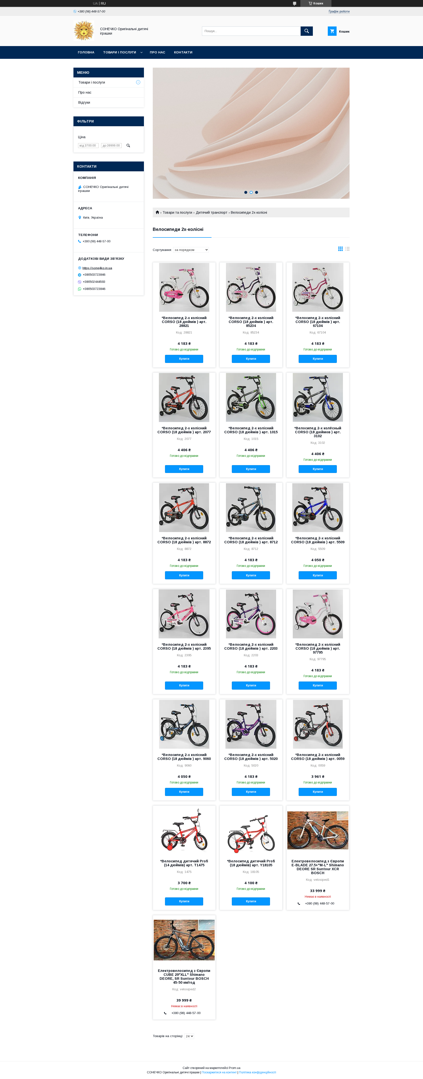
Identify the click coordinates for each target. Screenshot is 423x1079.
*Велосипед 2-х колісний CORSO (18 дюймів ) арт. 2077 (184, 430)
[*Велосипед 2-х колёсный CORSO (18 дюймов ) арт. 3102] (318, 397)
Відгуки (84, 102)
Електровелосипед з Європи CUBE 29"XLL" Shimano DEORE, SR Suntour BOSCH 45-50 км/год (184, 976)
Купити (184, 358)
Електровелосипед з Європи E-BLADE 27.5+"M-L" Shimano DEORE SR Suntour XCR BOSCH (318, 867)
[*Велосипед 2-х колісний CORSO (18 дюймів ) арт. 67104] (318, 286)
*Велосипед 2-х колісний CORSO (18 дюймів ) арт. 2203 (251, 646)
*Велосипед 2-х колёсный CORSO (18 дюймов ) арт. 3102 (317, 432)
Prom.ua (234, 1068)
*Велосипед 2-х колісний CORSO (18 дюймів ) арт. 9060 (184, 757)
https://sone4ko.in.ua (97, 268)
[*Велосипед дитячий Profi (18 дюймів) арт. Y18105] (251, 830)
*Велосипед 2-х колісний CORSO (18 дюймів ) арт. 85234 (251, 322)
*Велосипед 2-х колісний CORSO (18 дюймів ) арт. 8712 (251, 540)
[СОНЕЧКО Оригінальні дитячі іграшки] (83, 40)
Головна (86, 52)
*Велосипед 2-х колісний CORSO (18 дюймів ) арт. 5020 (251, 757)
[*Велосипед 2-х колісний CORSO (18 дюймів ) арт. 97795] (318, 613)
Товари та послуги (177, 212)
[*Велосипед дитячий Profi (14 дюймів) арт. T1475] (184, 830)
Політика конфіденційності (257, 1072)
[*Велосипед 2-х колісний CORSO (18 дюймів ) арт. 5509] (318, 507)
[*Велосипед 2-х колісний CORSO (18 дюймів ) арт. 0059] (318, 723)
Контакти (183, 52)
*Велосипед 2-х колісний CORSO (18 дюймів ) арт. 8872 (184, 540)
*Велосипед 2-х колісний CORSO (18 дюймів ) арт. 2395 (184, 646)
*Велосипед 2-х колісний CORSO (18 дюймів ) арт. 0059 (317, 757)
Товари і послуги (119, 52)
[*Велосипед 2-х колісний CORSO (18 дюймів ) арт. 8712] (251, 507)
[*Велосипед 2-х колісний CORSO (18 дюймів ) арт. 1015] (251, 397)
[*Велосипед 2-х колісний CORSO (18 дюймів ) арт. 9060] (184, 723)
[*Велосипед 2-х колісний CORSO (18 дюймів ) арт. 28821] (184, 286)
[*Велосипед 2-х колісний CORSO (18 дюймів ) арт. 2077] (184, 397)
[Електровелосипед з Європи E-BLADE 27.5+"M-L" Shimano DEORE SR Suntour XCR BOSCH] (318, 830)
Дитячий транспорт (211, 212)
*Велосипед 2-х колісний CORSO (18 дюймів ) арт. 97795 (317, 648)
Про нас (157, 52)
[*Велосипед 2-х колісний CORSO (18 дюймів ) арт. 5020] (251, 723)
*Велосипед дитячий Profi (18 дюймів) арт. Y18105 (251, 863)
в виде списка (347, 250)
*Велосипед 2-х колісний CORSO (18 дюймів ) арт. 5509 (317, 540)
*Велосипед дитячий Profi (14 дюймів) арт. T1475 (184, 863)
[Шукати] (307, 31)
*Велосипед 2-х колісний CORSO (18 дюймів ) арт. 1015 (251, 430)
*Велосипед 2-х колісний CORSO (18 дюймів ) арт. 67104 (317, 322)
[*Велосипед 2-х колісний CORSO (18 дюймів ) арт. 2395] (184, 613)
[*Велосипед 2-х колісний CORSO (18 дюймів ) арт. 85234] (251, 286)
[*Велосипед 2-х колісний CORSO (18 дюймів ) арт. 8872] (184, 507)
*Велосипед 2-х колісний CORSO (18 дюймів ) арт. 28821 (184, 322)
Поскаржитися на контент (219, 1072)
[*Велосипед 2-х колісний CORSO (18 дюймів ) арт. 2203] (251, 613)
